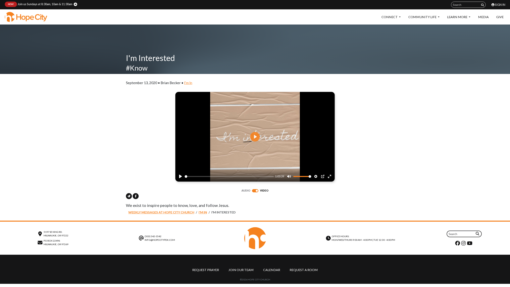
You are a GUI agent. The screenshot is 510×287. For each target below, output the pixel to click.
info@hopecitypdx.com (160, 239)
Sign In (499, 4)
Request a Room (304, 270)
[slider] (229, 176)
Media (483, 17)
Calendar (271, 270)
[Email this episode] (129, 196)
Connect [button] (390, 17)
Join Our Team (241, 270)
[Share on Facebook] (136, 196)
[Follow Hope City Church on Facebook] (458, 244)
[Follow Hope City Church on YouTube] (470, 244)
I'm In (188, 83)
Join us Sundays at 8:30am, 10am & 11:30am (40, 4)
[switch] (255, 190)
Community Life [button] (422, 17)
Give (500, 17)
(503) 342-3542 (153, 236)
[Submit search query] (482, 5)
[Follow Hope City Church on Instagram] (464, 244)
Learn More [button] (457, 17)
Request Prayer (205, 270)
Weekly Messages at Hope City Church (161, 212)
